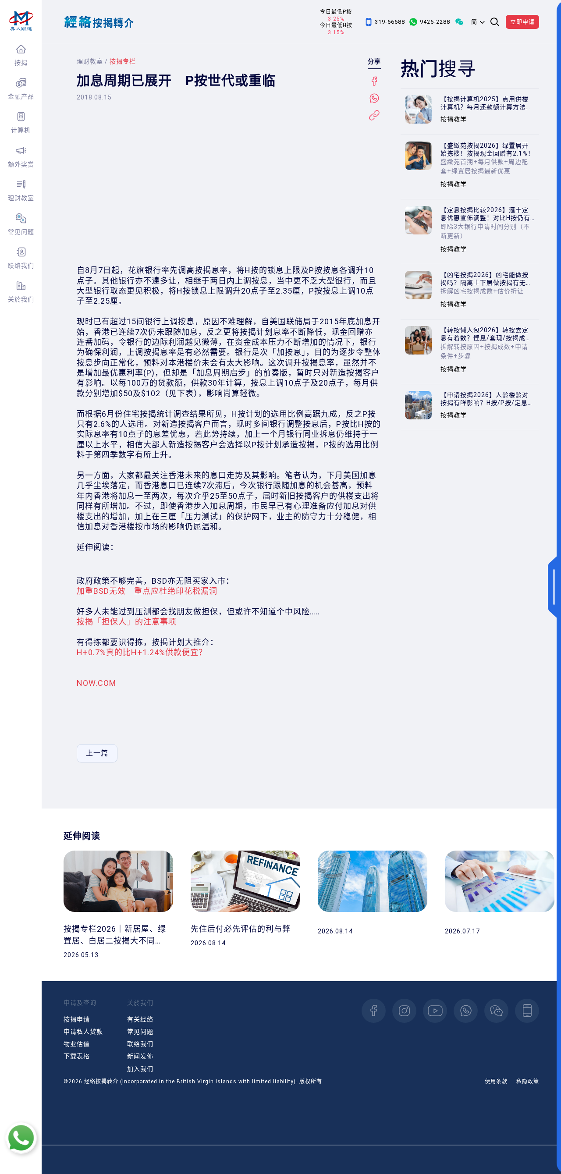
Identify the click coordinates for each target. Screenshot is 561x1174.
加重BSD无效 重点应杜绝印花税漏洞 (147, 591)
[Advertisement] (229, 190)
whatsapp (466, 1011)
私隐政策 (527, 1081)
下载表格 (77, 1056)
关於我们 (21, 299)
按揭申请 (77, 1019)
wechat (496, 1011)
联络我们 (21, 265)
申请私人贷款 (83, 1031)
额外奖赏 (21, 164)
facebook (374, 1011)
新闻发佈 (140, 1056)
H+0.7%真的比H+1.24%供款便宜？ (142, 652)
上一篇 (97, 753)
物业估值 (77, 1043)
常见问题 (21, 231)
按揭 (21, 62)
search (494, 22)
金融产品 (21, 96)
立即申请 (522, 21)
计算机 (21, 130)
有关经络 (140, 1019)
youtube (435, 1011)
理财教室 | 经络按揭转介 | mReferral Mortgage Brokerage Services (21, 21)
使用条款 (496, 1081)
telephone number (527, 1011)
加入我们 (140, 1068)
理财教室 (21, 198)
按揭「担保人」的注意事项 (127, 621)
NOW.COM (96, 683)
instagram (404, 1011)
